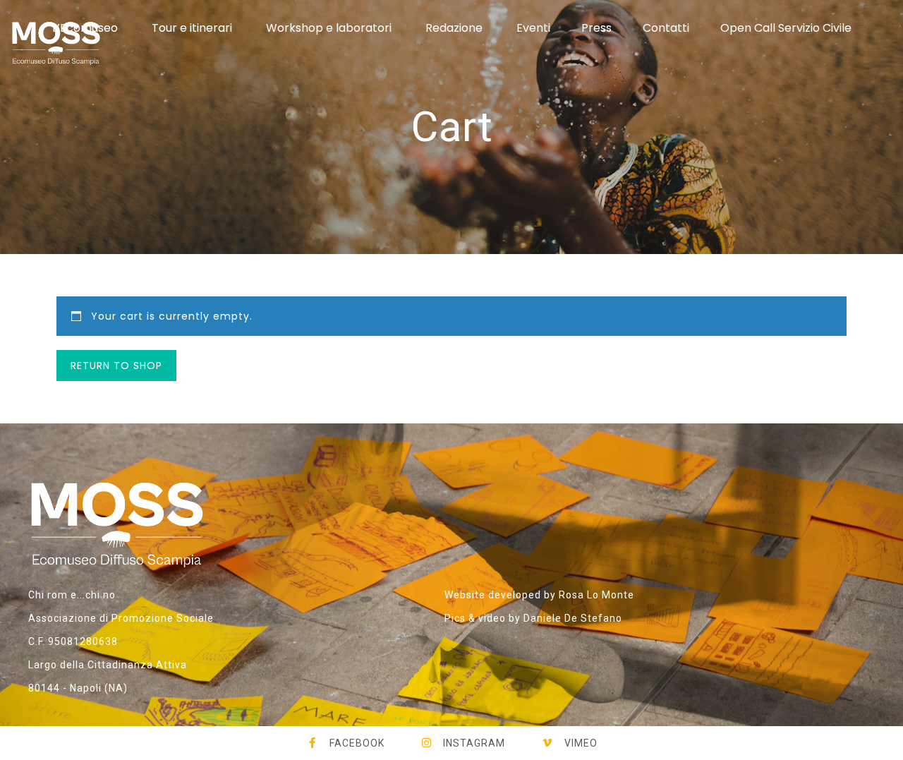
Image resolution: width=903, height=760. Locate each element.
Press (596, 28)
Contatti (666, 28)
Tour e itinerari (192, 28)
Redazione (454, 28)
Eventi (533, 28)
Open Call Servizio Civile (786, 28)
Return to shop (116, 365)
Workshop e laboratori (329, 28)
